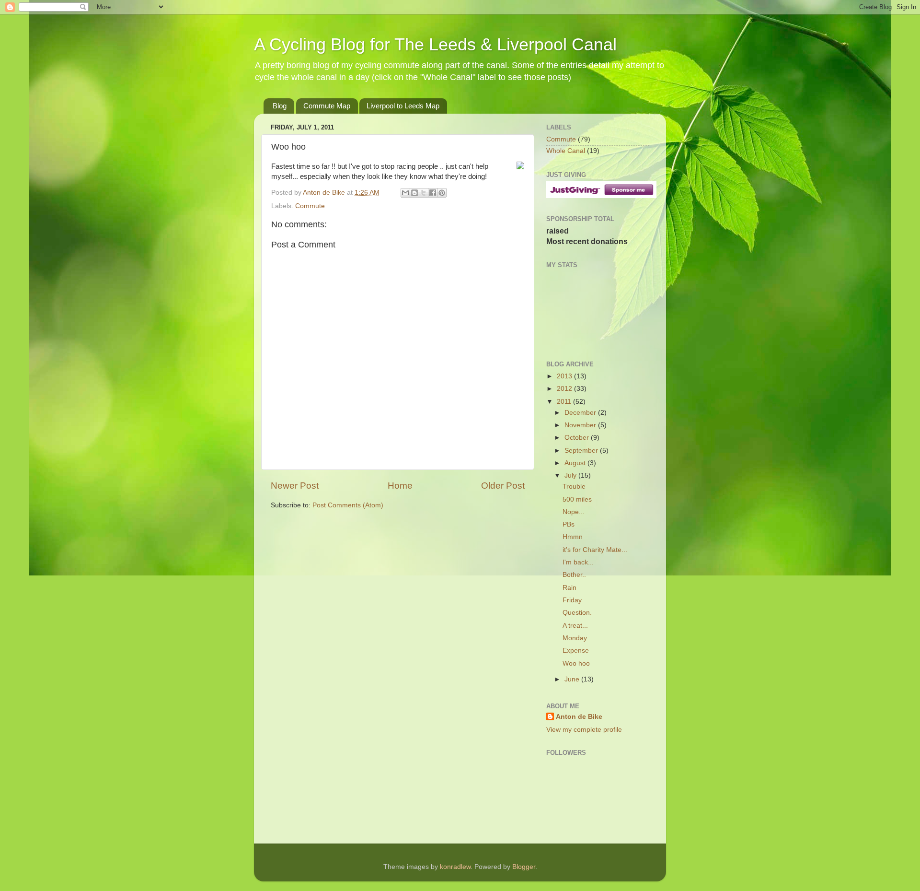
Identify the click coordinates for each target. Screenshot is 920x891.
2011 (565, 401)
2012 (565, 388)
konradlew (455, 866)
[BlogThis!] (414, 193)
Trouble (574, 486)
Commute (310, 206)
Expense (576, 650)
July (571, 475)
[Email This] (405, 193)
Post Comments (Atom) (347, 505)
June (572, 679)
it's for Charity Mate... (595, 549)
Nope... (574, 512)
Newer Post (295, 486)
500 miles (577, 499)
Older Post (503, 486)
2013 (565, 376)
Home (400, 486)
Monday (575, 638)
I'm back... (578, 562)
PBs (569, 524)
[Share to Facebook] (432, 193)
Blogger (523, 866)
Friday (572, 600)
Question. (577, 612)
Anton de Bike (325, 192)
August (575, 463)
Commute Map (326, 106)
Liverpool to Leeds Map (403, 106)
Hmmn (573, 536)
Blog (280, 106)
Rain (569, 587)
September (582, 450)
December (581, 412)
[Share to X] (423, 193)
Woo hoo (576, 663)
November (581, 425)
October (577, 437)
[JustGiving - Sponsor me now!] (601, 195)
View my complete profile (584, 729)
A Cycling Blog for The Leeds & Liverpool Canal (435, 44)
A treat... (575, 625)
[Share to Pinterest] (442, 193)
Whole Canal (565, 150)
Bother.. (574, 574)
